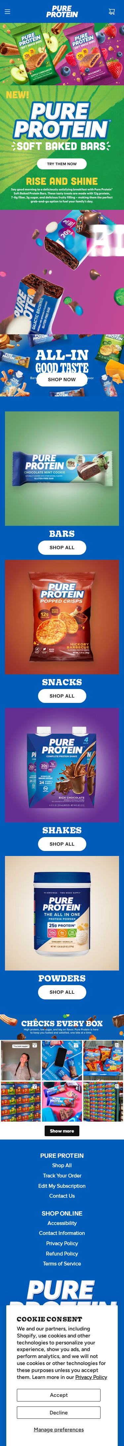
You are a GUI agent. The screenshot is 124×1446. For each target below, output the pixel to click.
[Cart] (111, 11)
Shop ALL (62, 548)
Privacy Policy (91, 1377)
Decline (59, 1412)
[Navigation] (7, 11)
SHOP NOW (62, 380)
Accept (59, 1395)
